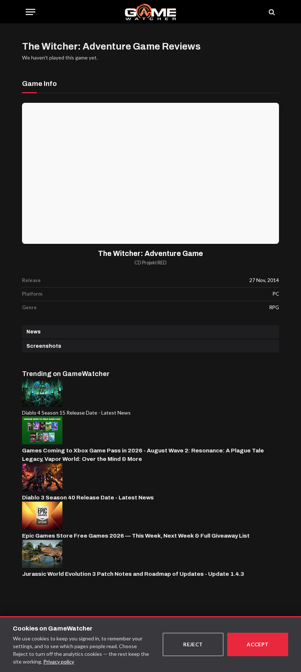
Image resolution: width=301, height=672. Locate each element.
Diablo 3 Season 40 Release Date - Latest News (88, 497)
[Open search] (271, 12)
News (33, 332)
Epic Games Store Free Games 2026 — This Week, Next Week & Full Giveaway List (136, 535)
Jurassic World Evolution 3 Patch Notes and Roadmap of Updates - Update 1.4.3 (133, 574)
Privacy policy (58, 661)
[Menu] (30, 12)
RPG (274, 307)
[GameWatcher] (150, 12)
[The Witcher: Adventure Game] (150, 173)
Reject (193, 644)
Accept (258, 644)
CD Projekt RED (150, 262)
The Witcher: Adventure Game (150, 253)
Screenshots (43, 346)
